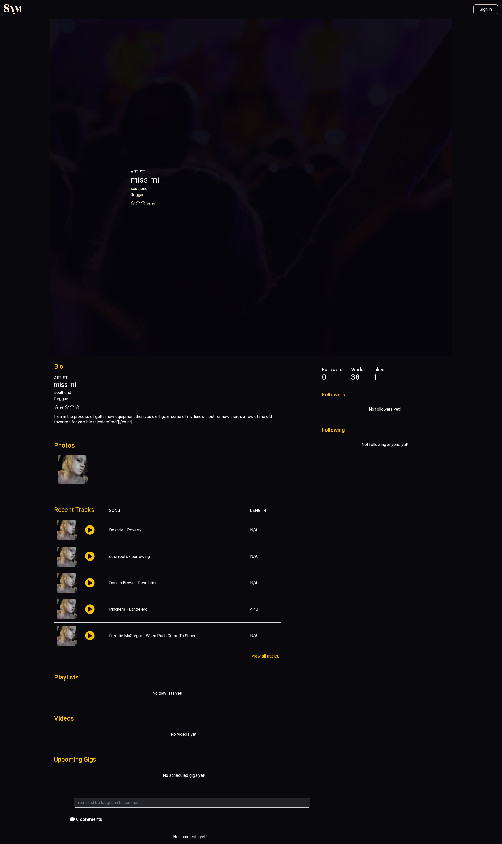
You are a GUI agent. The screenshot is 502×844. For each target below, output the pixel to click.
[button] (90, 530)
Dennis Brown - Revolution (133, 582)
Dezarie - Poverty (125, 530)
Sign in (486, 9)
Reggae (137, 194)
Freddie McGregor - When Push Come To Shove (152, 635)
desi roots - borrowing (129, 556)
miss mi (144, 180)
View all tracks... (266, 656)
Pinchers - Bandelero (128, 609)
